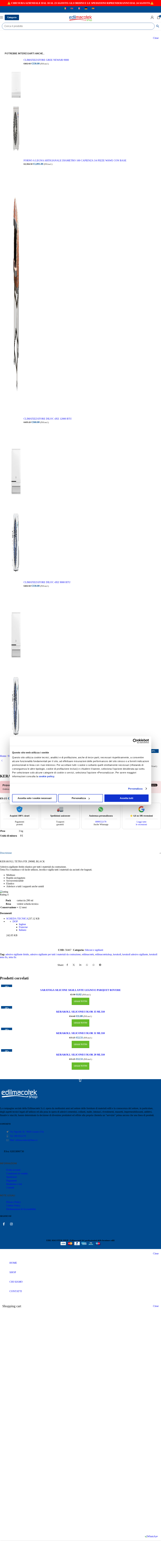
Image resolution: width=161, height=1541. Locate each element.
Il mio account (13, 1169)
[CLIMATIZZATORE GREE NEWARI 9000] (16, 106)
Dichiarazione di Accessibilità (21, 1209)
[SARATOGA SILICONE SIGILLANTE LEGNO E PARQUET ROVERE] (80, 985)
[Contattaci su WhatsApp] (151, 1536)
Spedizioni (11, 1177)
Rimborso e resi (14, 1184)
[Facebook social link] (67, 965)
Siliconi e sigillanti (94, 950)
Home (3, 756)
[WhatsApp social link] (87, 965)
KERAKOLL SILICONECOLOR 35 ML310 (80, 1011)
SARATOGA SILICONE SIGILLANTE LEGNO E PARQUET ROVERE (80, 990)
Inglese (22, 924)
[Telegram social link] (100, 965)
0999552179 (100, 822)
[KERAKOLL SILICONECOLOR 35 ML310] (80, 1006)
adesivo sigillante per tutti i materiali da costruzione (55, 954)
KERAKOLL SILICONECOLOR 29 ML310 (80, 1054)
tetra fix (12, 957)
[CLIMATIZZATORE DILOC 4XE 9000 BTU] (16, 660)
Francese (23, 927)
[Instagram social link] (11, 1224)
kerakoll (117, 954)
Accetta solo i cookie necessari (35, 798)
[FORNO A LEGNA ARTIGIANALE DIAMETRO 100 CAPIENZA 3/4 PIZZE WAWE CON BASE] (16, 285)
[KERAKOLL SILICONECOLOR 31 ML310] (80, 1028)
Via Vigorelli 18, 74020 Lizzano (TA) (27, 1132)
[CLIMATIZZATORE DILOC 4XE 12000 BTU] (16, 496)
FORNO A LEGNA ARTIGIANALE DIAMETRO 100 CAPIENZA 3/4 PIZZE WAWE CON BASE (75, 160)
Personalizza (135, 788)
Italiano (22, 930)
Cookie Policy (13, 1205)
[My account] (152, 17)
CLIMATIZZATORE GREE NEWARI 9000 (46, 60)
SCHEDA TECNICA (17, 918)
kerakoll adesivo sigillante (135, 954)
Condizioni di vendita (17, 1173)
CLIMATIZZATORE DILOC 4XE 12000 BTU (48, 418)
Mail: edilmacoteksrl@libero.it (23, 1140)
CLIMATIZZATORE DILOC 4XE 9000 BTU (47, 582)
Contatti (10, 1187)
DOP (15, 921)
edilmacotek (88, 954)
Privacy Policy (13, 1202)
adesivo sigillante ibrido (17, 954)
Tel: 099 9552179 (18, 1136)
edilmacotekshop (103, 954)
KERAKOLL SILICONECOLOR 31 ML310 (80, 1033)
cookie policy (46, 776)
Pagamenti (11, 1180)
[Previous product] (2, 761)
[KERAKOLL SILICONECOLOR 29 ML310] (80, 1050)
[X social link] (73, 965)
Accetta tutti (126, 798)
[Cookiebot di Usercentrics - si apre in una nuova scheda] (135, 741)
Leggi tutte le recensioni (141, 823)
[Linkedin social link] (80, 965)
